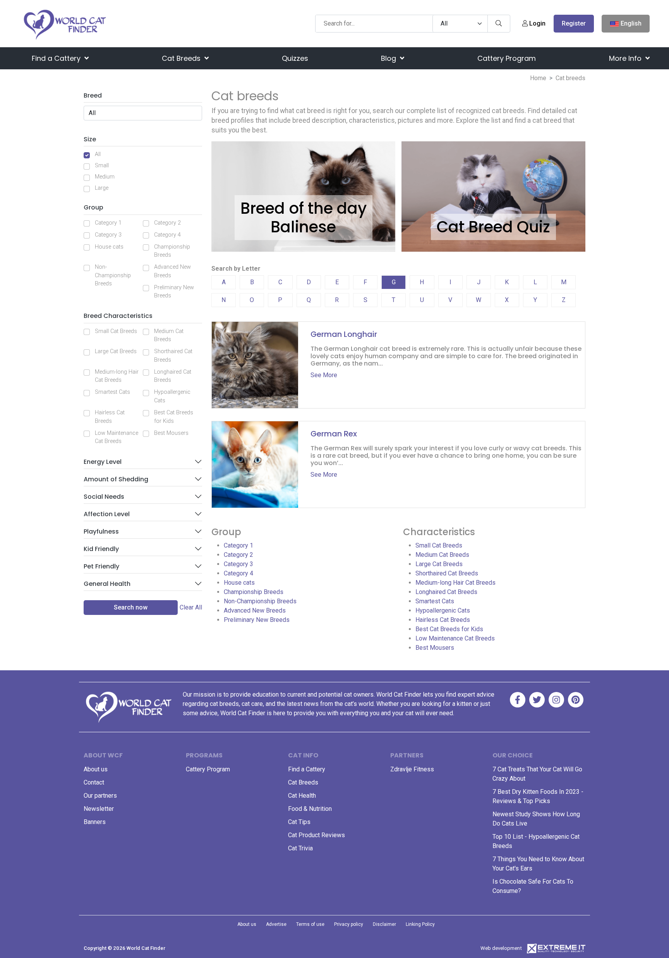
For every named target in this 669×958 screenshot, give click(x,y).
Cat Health (302, 795)
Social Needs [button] (104, 496)
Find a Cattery (57, 58)
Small (102, 165)
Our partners (100, 795)
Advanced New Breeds (172, 271)
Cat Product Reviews (316, 835)
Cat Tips (299, 822)
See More (323, 375)
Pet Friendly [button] (101, 566)
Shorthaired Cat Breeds (173, 355)
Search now (131, 607)
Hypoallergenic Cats (172, 396)
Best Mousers (171, 433)
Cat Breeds (182, 58)
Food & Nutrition (310, 808)
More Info (626, 58)
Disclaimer (384, 924)
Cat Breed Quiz (493, 227)
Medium (105, 176)
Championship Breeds (172, 251)
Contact (94, 782)
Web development (501, 948)
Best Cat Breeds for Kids (173, 416)
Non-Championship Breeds (113, 275)
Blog (389, 58)
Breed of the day (303, 208)
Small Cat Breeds (116, 331)
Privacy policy (348, 924)
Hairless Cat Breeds (110, 416)
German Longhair (343, 334)
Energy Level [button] (103, 461)
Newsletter (99, 808)
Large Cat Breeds (116, 351)
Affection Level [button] (107, 514)
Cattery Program (506, 58)
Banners (95, 822)
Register (574, 23)
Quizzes (295, 58)
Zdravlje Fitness (412, 769)
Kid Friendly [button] (101, 548)
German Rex (333, 433)
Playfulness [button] (101, 531)
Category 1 (108, 223)
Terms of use (310, 924)
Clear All (191, 607)
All (98, 154)
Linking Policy (420, 924)
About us (96, 769)
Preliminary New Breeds (174, 291)
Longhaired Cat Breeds (172, 376)
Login (536, 23)
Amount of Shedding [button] (116, 479)
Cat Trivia (300, 848)
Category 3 (108, 235)
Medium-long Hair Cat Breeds (117, 376)
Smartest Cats (112, 392)
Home (538, 78)
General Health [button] (107, 583)
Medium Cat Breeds (169, 335)
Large (101, 188)
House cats (109, 247)
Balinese (303, 227)
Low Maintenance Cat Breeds (116, 437)
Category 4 (167, 235)
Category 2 (167, 223)
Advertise (276, 924)
